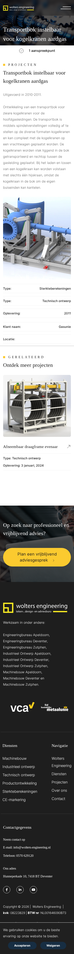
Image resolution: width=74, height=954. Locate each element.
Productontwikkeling (19, 783)
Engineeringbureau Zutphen (24, 647)
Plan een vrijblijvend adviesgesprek (37, 557)
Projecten (60, 782)
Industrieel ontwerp (18, 766)
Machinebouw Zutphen (20, 684)
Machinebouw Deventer (21, 678)
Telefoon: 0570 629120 (18, 855)
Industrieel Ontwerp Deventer (25, 660)
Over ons (59, 790)
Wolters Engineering (62, 762)
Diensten (59, 774)
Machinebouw (14, 758)
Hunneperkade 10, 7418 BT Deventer (27, 876)
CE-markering (14, 800)
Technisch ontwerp (56, 301)
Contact (58, 798)
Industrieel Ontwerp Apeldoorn (26, 653)
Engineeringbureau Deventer (25, 641)
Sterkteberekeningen (55, 288)
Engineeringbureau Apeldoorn (26, 635)
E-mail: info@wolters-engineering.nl (27, 847)
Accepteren (22, 945)
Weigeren (53, 945)
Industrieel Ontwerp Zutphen (25, 666)
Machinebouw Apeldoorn (22, 672)
